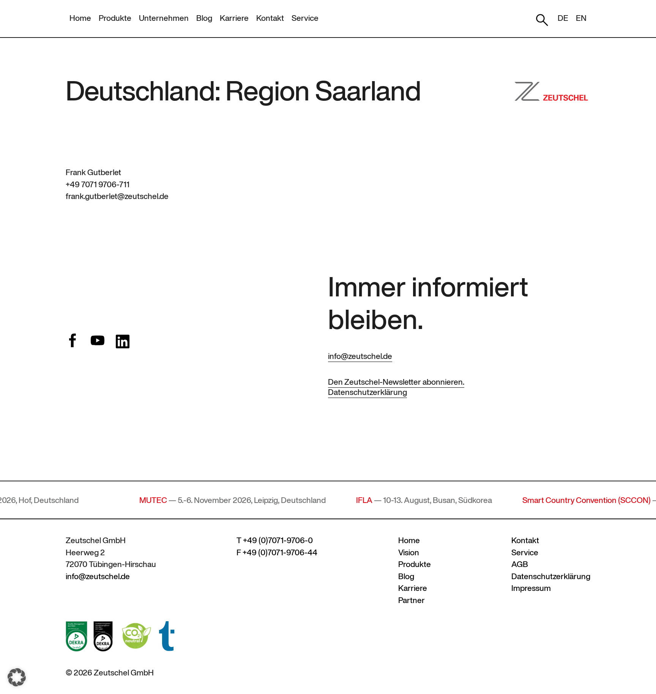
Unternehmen (164, 18)
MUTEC (132, 500)
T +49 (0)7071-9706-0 (275, 540)
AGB (519, 564)
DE (563, 18)
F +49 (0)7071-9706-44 (277, 552)
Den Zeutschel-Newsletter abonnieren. (396, 381)
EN (581, 18)
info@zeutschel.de (360, 356)
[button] (16, 677)
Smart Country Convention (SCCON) (565, 500)
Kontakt (270, 18)
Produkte (115, 18)
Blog (204, 18)
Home (80, 18)
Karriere (234, 18)
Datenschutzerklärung (367, 392)
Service (305, 18)
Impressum (531, 588)
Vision (408, 552)
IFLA (343, 500)
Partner (411, 600)
